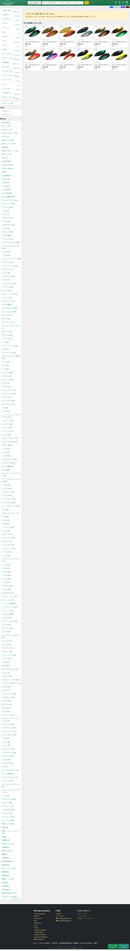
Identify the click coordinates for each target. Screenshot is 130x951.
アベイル (6, 221)
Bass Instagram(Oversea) (64, 920)
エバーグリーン (8, 301)
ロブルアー (7, 803)
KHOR (5, 147)
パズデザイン (7, 586)
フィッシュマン (8, 600)
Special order (38, 923)
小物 (11, 50)
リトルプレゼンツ (9, 752)
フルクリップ (7, 628)
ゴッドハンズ (7, 379)
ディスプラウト (8, 502)
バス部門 (58, 914)
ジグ (11, 32)
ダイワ (6, 470)
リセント (6, 742)
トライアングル (8, 527)
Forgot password (38, 932)
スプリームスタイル (9, 442)
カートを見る (113, 946)
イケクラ (6, 273)
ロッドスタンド (11, 54)
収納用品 (11, 63)
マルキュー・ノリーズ (11, 680)
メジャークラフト (9, 694)
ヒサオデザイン (8, 593)
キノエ (5, 342)
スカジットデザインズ (10, 438)
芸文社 (5, 882)
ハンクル (6, 565)
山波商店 (5, 847)
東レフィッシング (9, 868)
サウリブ (6, 386)
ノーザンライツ (8, 545)
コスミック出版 (8, 372)
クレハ (5, 365)
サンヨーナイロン (9, 393)
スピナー (11, 37)
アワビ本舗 (7, 235)
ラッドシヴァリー (9, 735)
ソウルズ (6, 456)
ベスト (11, 84)
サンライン (7, 397)
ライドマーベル (8, 715)
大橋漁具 (6, 840)
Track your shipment (39, 914)
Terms (35, 925)
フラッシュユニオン (9, 621)
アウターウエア (11, 71)
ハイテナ (6, 555)
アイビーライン (8, 204)
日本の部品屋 (7, 861)
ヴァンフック (8, 820)
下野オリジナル (8, 824)
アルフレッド (7, 232)
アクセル (5, 211)
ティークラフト (8, 492)
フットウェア (11, 80)
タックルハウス (8, 463)
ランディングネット (11, 58)
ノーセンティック (8, 548)
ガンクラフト (7, 338)
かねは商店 (7, 175)
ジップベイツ (7, 424)
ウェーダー (11, 89)
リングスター (7, 763)
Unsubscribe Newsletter (40, 937)
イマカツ (5, 280)
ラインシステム (8, 724)
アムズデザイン (8, 225)
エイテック (7, 297)
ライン (11, 41)
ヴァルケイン (8, 817)
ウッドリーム (7, 287)
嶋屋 (4, 854)
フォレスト (7, 614)
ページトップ (124, 946)
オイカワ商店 (7, 304)
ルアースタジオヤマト (10, 770)
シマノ (6, 411)
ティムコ (6, 485)
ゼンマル (5, 452)
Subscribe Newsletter (40, 934)
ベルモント (6, 658)
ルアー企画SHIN (8, 773)
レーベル (5, 795)
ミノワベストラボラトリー (11, 683)
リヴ (4, 766)
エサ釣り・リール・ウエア (84, 918)
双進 (4, 836)
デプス (5, 516)
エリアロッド (11, 19)
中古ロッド (6, 111)
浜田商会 (5, 875)
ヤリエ (6, 708)
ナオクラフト (7, 534)
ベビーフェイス (8, 648)
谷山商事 (5, 886)
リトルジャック (8, 749)
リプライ (6, 759)
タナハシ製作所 (8, 466)
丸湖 (5, 827)
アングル (6, 251)
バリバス (6, 575)
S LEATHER (6, 161)
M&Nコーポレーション (10, 151)
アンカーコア (7, 239)
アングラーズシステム (11, 242)
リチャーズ (6, 745)
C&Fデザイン (7, 129)
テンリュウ (7, 495)
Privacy (36, 927)
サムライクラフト (9, 390)
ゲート (5, 369)
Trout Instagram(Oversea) (64, 918)
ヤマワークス (7, 704)
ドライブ (6, 531)
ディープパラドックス (11, 506)
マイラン (5, 673)
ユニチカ (6, 711)
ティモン (7, 488)
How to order (37, 918)
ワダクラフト (7, 813)
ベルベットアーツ (9, 655)
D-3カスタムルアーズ (9, 133)
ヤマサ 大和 (6, 701)
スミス (6, 449)
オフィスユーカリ (9, 312)
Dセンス (5, 136)
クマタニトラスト (9, 352)
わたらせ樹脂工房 (8, 196)
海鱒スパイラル (8, 879)
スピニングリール (11, 97)
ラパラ (5, 738)
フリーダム (6, 624)
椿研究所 (5, 872)
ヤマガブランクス (8, 697)
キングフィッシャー (10, 345)
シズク (5, 408)
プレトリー (7, 641)
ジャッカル (6, 435)
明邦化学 (5, 865)
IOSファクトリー (8, 143)
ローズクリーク (8, 806)
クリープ (6, 362)
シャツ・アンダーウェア (11, 76)
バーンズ (6, 582)
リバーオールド (8, 756)
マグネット (7, 676)
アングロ (6, 255)
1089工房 (6, 122)
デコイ (5, 509)
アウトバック (7, 207)
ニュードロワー (8, 538)
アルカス (5, 228)
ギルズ (5, 349)
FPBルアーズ (8, 140)
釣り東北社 (6, 889)
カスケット (7, 315)
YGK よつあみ (8, 168)
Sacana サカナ (7, 165)
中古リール (6, 114)
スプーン (11, 28)
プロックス (6, 644)
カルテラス (7, 335)
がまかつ (6, 179)
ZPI (4, 172)
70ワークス (6, 126)
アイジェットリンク (10, 200)
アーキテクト (7, 262)
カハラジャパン (8, 322)
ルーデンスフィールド (10, 777)
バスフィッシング (82, 914)
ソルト (123, 7)
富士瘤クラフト (8, 844)
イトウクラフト (8, 276)
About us (36, 916)
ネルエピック (7, 541)
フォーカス (7, 617)
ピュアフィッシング (9, 596)
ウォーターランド (9, 283)
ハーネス (6, 568)
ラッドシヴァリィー (9, 731)
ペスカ (5, 662)
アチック (5, 214)
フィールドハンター (9, 607)
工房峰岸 (5, 858)
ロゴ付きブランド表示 (11, 897)
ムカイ (6, 687)
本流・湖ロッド (11, 11)
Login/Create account (40, 930)
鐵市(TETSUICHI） (9, 893)
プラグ (11, 24)
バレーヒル (6, 579)
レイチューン (7, 780)
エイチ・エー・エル (9, 294)
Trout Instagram (39, 939)
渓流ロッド (11, 15)
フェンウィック (8, 610)
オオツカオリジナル (9, 308)
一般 (128, 7)
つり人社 (5, 186)
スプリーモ (7, 445)
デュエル (5, 520)
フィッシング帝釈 (9, 603)
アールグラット (8, 269)
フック (11, 45)
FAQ (35, 920)
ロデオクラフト (9, 799)
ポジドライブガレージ (10, 669)
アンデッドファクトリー (11, 259)
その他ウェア (11, 93)
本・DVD (11, 67)
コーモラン (7, 376)
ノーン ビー (6, 552)
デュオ (6, 523)
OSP (4, 158)
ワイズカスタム (8, 810)
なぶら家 (6, 189)
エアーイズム (7, 290)
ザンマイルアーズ (8, 404)
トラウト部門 (59, 916)
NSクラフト (7, 154)
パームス (6, 589)
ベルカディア (7, 651)
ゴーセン (5, 383)
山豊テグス (7, 851)
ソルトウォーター (82, 916)
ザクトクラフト (8, 400)
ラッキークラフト (9, 728)
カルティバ (7, 331)
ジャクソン (7, 427)
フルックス (6, 631)
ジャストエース (8, 431)
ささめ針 (5, 182)
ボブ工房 (5, 665)
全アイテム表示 (8, 103)
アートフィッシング (10, 266)
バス (111, 7)
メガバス (6, 690)
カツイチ (6, 319)
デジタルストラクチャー (10, 513)
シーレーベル (8, 420)
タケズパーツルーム (9, 459)
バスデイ (6, 572)
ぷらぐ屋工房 (7, 193)
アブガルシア (7, 218)
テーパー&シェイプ (9, 499)
